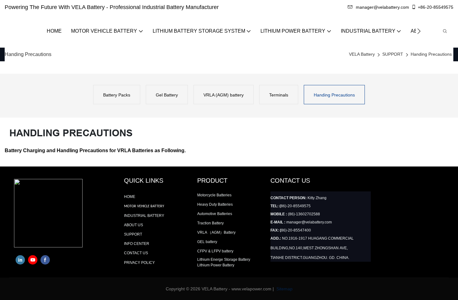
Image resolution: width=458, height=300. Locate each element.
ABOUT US (133, 225)
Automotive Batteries (214, 214)
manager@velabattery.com (382, 7)
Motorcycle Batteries (214, 195)
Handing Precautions (431, 54)
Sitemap (284, 288)
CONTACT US (136, 253)
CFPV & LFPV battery (215, 251)
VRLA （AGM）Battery (216, 232)
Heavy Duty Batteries (215, 204)
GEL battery (207, 242)
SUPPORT (392, 54)
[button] (419, 31)
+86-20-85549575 (435, 7)
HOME (129, 197)
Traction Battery (210, 223)
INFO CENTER (136, 243)
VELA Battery (362, 54)
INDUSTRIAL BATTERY (144, 215)
